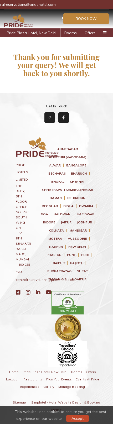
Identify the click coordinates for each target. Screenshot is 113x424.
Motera (55, 238)
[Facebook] (18, 292)
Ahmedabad (67, 149)
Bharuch (79, 173)
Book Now (86, 18)
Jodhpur (84, 222)
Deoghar (50, 206)
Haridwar (85, 214)
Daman (56, 198)
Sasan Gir (57, 279)
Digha (68, 206)
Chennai (77, 182)
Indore (49, 222)
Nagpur (56, 247)
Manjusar (78, 230)
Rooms (70, 32)
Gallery (48, 387)
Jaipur (66, 222)
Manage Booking (71, 387)
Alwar (55, 165)
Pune (71, 255)
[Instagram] (28, 292)
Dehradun (76, 198)
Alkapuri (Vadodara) (67, 157)
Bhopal (57, 182)
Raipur (59, 263)
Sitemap (19, 402)
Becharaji (56, 173)
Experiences (29, 387)
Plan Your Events (59, 379)
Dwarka (86, 206)
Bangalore (76, 165)
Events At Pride (87, 379)
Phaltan (54, 255)
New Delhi (77, 247)
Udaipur (79, 279)
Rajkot (76, 263)
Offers (90, 32)
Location (12, 379)
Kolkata (56, 230)
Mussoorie (77, 238)
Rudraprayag (59, 271)
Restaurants (32, 379)
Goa (44, 214)
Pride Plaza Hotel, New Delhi (31, 32)
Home (14, 372)
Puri (85, 255)
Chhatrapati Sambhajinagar (67, 190)
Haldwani (62, 214)
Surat (82, 271)
